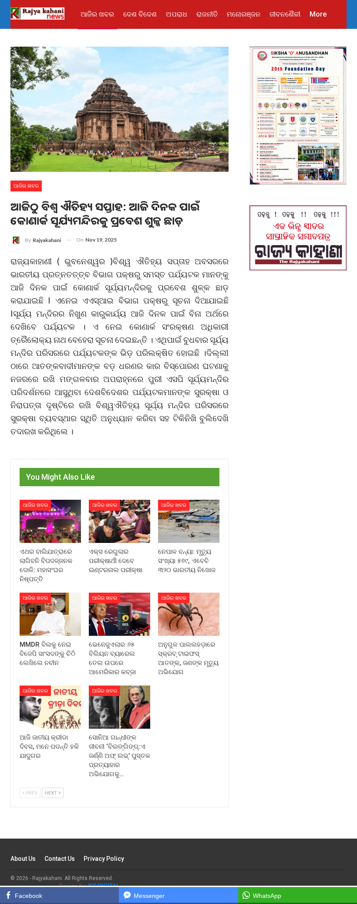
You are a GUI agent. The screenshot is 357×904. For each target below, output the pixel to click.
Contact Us (59, 858)
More (318, 14)
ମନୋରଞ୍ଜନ (243, 14)
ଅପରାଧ (176, 14)
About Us (23, 858)
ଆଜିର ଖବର (97, 14)
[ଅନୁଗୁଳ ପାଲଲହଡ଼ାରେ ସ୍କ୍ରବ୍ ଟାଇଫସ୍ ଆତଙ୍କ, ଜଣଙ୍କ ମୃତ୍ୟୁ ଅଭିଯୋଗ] (188, 614)
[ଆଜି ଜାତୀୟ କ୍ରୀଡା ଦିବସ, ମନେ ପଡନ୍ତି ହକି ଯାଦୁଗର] (50, 707)
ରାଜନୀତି (207, 14)
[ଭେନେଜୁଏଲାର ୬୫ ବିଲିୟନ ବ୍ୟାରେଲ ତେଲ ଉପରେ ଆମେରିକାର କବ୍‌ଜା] (119, 614)
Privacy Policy (104, 858)
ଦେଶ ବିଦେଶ (140, 14)
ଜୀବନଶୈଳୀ (284, 14)
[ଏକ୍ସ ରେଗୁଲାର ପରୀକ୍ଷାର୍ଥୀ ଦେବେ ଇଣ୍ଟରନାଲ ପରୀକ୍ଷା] (119, 521)
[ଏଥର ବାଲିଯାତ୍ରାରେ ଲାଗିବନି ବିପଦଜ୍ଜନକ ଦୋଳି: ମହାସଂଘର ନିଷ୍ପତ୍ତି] (50, 521)
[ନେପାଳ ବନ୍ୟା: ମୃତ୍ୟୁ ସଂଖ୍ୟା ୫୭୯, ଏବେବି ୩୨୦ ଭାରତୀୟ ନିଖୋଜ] (188, 521)
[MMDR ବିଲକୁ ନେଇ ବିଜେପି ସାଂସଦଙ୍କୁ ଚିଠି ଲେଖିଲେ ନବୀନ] (50, 614)
